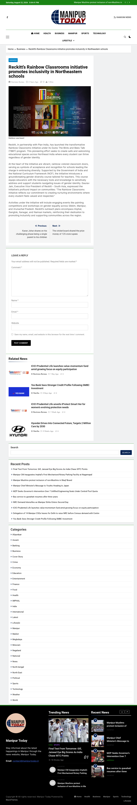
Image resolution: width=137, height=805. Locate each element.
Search (14, 447)
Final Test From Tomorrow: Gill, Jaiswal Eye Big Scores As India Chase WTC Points (50, 469)
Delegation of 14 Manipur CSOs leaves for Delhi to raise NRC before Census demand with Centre (56, 513)
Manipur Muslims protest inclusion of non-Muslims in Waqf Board (98, 2)
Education (16, 573)
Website (15, 323)
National (16, 656)
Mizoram (16, 645)
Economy (16, 568)
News (15, 661)
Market (15, 634)
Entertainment (18, 578)
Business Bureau (17, 82)
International (18, 612)
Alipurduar (17, 534)
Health (47, 33)
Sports (85, 33)
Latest (15, 617)
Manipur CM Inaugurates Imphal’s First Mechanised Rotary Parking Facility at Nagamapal (52, 474)
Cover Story (17, 556)
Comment (16, 267)
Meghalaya (17, 639)
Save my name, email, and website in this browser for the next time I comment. (49, 334)
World (15, 700)
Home (36, 33)
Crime (15, 562)
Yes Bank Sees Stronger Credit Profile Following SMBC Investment (42, 519)
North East (17, 672)
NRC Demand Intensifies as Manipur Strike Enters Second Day (40, 502)
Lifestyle (67, 40)
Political (16, 678)
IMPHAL (16, 601)
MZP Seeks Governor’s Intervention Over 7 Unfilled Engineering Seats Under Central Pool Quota (55, 491)
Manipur (72, 33)
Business (59, 33)
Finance (15, 584)
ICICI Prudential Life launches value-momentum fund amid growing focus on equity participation (56, 508)
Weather (16, 694)
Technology (99, 33)
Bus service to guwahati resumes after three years (35, 497)
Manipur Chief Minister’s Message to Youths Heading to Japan (41, 485)
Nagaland (16, 650)
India (14, 606)
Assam (15, 540)
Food (14, 590)
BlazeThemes (12, 800)
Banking (16, 545)
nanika (36, 393)
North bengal (18, 667)
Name (14, 300)
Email (14, 312)
